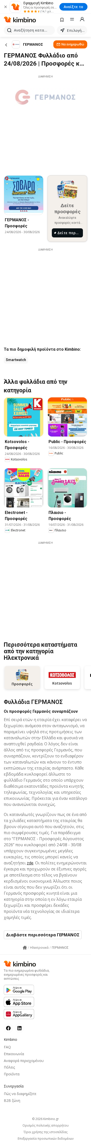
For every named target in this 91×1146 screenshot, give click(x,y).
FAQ (7, 1047)
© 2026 (45, 1119)
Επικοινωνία (14, 1053)
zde (30, 863)
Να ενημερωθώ (72, 44)
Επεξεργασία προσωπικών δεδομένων (46, 1139)
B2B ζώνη (12, 1100)
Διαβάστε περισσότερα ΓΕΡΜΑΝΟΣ (42, 935)
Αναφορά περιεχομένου (24, 1060)
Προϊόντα (11, 1074)
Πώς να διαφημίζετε (20, 1093)
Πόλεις (9, 1067)
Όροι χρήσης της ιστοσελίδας (45, 1132)
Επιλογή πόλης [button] (76, 30)
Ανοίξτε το (73, 6)
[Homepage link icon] (25, 948)
